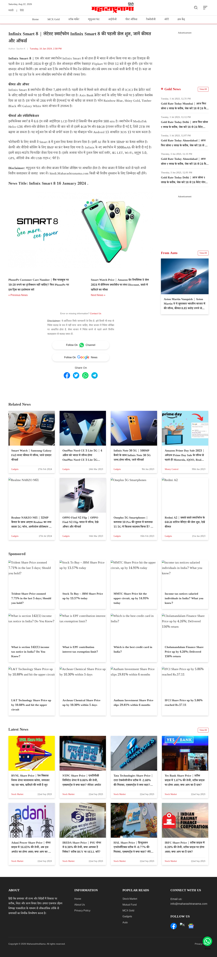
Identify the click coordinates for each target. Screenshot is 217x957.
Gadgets (127, 916)
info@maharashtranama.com (188, 903)
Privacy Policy (82, 910)
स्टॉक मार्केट (73, 20)
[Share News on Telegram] (94, 375)
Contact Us (95, 313)
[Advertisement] (185, 56)
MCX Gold (53, 20)
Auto (125, 922)
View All (203, 89)
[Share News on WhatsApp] (85, 375)
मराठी (11, 11)
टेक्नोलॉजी (151, 20)
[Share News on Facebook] (67, 375)
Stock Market (129, 898)
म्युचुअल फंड (93, 20)
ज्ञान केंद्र (181, 20)
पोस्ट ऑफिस (131, 20)
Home (35, 20)
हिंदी (22, 11)
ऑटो (166, 20)
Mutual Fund (129, 904)
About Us (79, 904)
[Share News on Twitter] (76, 375)
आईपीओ (112, 20)
